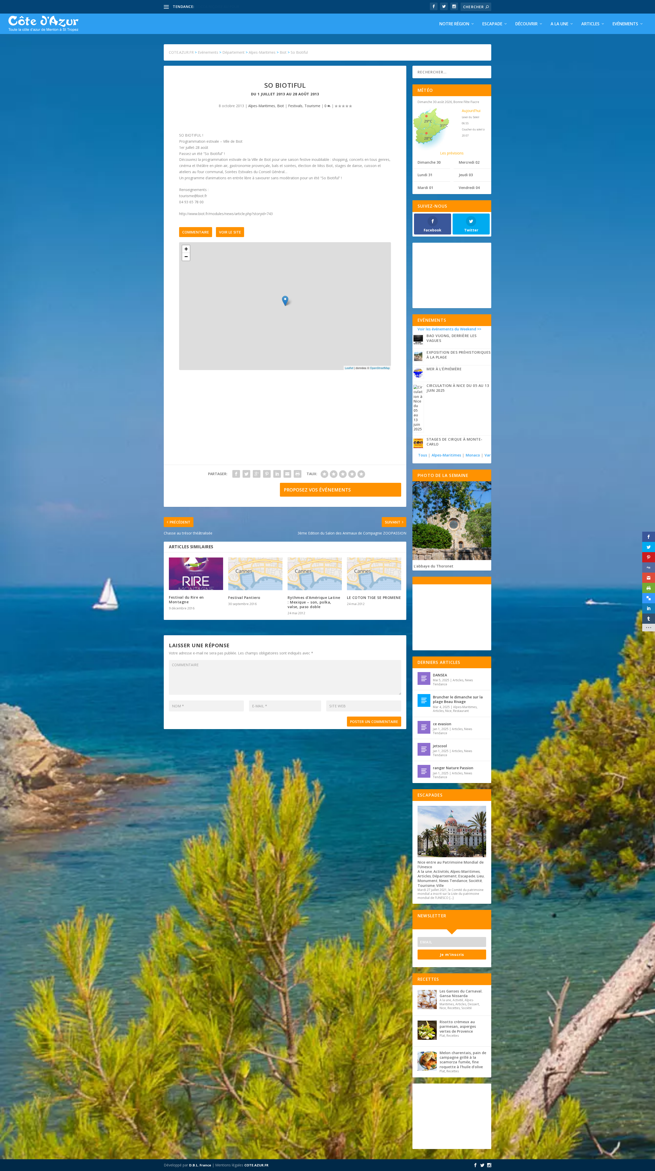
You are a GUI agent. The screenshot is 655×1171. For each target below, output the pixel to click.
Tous (423, 455)
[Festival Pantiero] (255, 573)
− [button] (186, 256)
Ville (440, 885)
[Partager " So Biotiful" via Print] (297, 474)
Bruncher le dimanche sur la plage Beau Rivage (458, 699)
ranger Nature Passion (453, 767)
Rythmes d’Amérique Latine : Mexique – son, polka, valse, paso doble (314, 602)
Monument (428, 880)
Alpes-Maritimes (261, 105)
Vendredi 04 (469, 187)
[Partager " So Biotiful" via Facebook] (236, 474)
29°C (428, 121)
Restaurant (461, 711)
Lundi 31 (425, 174)
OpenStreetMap (380, 368)
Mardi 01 (425, 187)
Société (475, 880)
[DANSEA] (424, 678)
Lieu (480, 876)
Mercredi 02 (469, 162)
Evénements (625, 24)
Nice (448, 711)
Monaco (473, 455)
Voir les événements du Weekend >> (449, 329)
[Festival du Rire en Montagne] (196, 573)
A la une (559, 24)
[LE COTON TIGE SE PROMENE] (374, 573)
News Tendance (453, 880)
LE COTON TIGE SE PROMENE (374, 597)
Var (488, 455)
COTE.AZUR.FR (256, 1165)
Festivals (295, 105)
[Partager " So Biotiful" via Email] (287, 474)
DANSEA (440, 675)
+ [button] (186, 249)
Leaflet (349, 368)
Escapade (492, 24)
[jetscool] (424, 749)
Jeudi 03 (466, 174)
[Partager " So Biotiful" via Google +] (257, 474)
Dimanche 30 (429, 162)
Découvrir (526, 24)
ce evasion (442, 723)
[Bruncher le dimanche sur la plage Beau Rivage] (424, 700)
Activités (441, 871)
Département (444, 876)
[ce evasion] (424, 727)
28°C (428, 138)
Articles (590, 24)
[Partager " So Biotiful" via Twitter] (246, 474)
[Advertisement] (285, 422)
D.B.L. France (200, 1165)
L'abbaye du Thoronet (433, 566)
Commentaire (195, 232)
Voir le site (230, 232)
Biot (280, 105)
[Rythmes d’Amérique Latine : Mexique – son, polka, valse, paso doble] (315, 573)
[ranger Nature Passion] (424, 771)
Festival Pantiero (244, 597)
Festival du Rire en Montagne (186, 599)
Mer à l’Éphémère (444, 368)
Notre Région (454, 24)
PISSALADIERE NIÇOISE (215, 6)
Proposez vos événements (317, 490)
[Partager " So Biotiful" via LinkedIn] (277, 474)
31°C (444, 125)
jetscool (440, 745)
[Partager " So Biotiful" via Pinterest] (267, 474)
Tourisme (312, 105)
